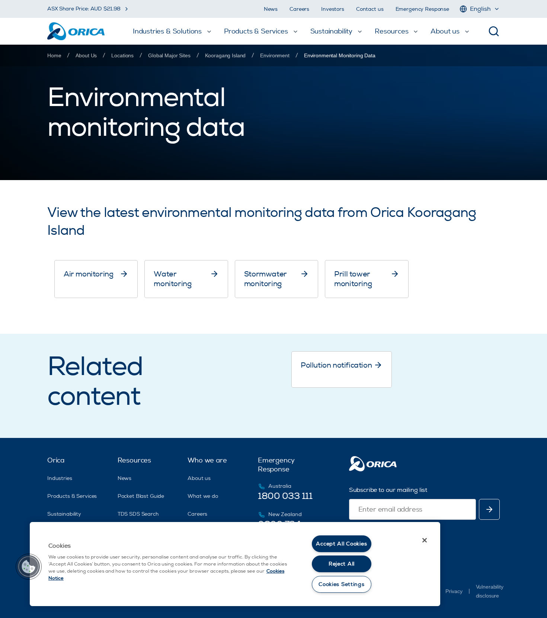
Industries (59, 478)
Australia (279, 486)
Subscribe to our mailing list (388, 490)
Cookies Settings (342, 584)
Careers (299, 9)
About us (199, 478)
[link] (339, 55)
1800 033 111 (285, 496)
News (271, 9)
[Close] (424, 540)
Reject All (342, 564)
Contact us (370, 9)
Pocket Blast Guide (141, 496)
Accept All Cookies (341, 544)
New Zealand (284, 514)
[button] (29, 567)
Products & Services (72, 496)
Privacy (453, 591)
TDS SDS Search (138, 514)
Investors (332, 9)
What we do (203, 496)
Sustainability (64, 514)
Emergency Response (422, 9)
